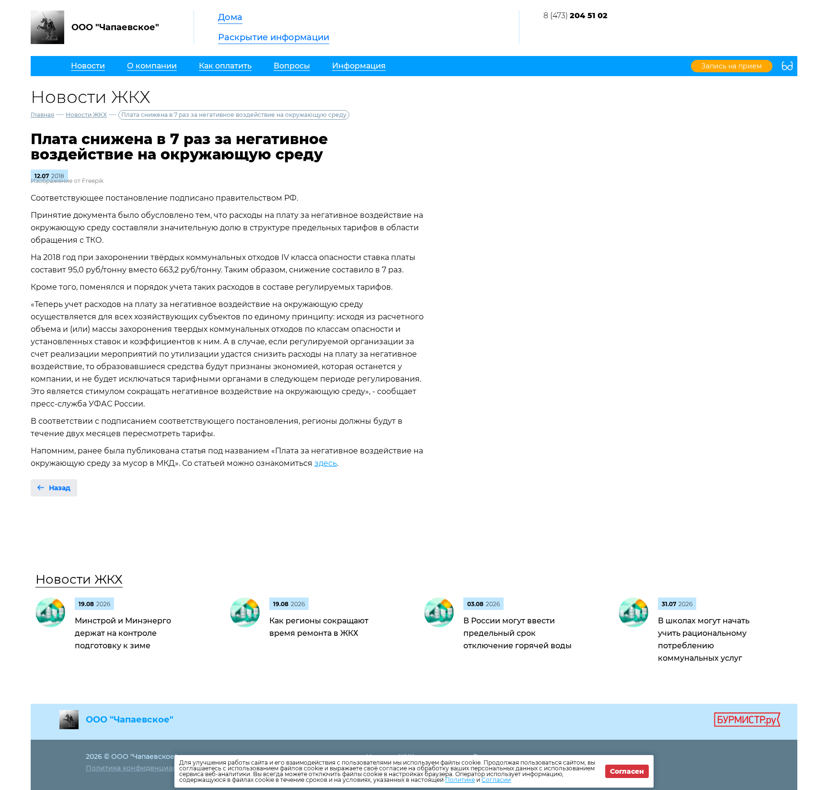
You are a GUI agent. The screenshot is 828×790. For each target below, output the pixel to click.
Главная (42, 114)
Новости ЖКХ (86, 114)
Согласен (627, 771)
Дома (230, 17)
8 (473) (575, 15)
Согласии (496, 779)
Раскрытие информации (273, 37)
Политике (460, 779)
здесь (325, 463)
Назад (59, 488)
